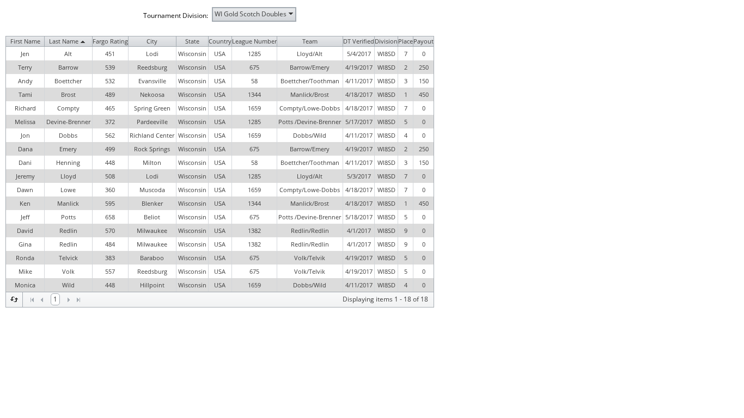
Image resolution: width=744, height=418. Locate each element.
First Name (25, 41)
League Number (254, 41)
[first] (32, 300)
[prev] (42, 300)
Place (405, 41)
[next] (69, 300)
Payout (423, 41)
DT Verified (358, 41)
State (192, 41)
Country (220, 41)
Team (310, 41)
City (152, 41)
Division (386, 41)
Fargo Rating (110, 41)
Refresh (14, 299)
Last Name (63, 41)
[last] (78, 300)
